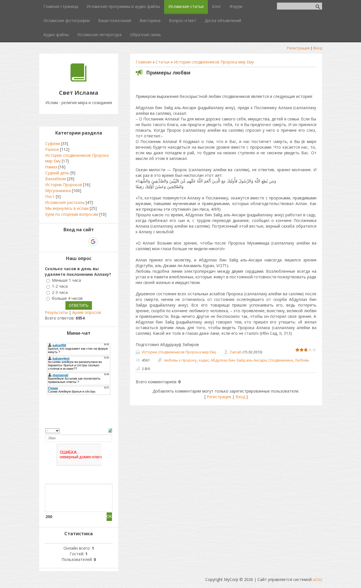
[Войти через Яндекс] (83, 241)
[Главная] (79, 80)
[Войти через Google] (93, 241)
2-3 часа (60, 292)
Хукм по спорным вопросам (71, 214)
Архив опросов (86, 312)
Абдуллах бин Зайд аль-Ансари (239, 360)
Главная (143, 62)
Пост (50, 196)
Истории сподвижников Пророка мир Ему (214, 62)
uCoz (317, 579)
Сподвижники (280, 360)
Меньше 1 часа (66, 280)
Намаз (51, 166)
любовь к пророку (180, 360)
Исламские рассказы (65, 202)
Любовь (302, 360)
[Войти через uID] (54, 241)
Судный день (57, 172)
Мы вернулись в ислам (67, 208)
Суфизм (52, 143)
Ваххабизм (55, 178)
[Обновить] (110, 430)
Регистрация (298, 47)
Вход (317, 47)
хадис (204, 360)
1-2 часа (60, 286)
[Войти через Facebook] (73, 241)
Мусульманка (58, 190)
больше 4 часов (67, 298)
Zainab (236, 351)
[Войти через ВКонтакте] (64, 241)
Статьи (163, 62)
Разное (52, 149)
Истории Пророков (63, 184)
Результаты (56, 312)
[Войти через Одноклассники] (103, 241)
